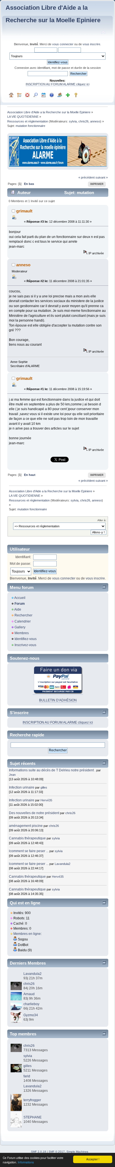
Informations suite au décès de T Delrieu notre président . (52, 770)
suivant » (101, 177)
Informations (26, 1162)
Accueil (19, 598)
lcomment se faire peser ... (29, 851)
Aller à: (101, 520)
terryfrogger (32, 1100)
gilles (43, 787)
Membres (22, 633)
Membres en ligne (27, 934)
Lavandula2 (62, 863)
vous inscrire (91, 44)
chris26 (83, 121)
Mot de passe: (20, 564)
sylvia (73, 121)
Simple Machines (77, 1151)
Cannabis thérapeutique (27, 838)
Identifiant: (23, 557)
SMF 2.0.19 (38, 1151)
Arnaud (29, 994)
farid (26, 1076)
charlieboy (31, 1004)
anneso (95, 121)
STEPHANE (32, 1117)
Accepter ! (92, 1159)
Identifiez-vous (26, 639)
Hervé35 (46, 800)
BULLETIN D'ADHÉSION (58, 700)
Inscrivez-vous (25, 645)
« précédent (86, 177)
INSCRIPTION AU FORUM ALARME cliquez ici (57, 84)
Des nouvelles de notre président (34, 813)
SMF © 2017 (57, 1151)
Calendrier (23, 621)
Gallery (20, 627)
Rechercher (23, 615)
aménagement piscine (26, 826)
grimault (24, 211)
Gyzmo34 (30, 1015)
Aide (17, 609)
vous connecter (62, 44)
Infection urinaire (21, 787)
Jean (12, 774)
